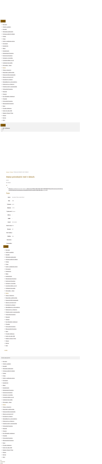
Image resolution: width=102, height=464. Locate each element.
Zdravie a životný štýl (8, 77)
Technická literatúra (8, 89)
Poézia (4, 36)
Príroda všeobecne (7, 108)
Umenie (5, 94)
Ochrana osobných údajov (9, 34)
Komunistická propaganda (9, 74)
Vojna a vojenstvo (7, 70)
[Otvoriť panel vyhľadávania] (1, 123)
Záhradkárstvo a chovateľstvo (10, 82)
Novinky (5, 24)
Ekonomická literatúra (8, 103)
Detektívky (5, 46)
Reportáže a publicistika (8, 72)
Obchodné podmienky (8, 31)
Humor (4, 115)
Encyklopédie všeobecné (9, 96)
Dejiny (4, 67)
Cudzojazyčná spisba (7, 62)
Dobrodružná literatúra (8, 53)
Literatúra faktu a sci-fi (8, 60)
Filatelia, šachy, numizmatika (10, 86)
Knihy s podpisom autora (9, 41)
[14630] (6, 185)
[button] (5, 39)
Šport (4, 106)
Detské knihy (6, 51)
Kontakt (5, 29)
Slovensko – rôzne (7, 65)
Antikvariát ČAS (16, 10)
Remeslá (5, 91)
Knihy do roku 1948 (7, 110)
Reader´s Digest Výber (8, 113)
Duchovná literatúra (7, 55)
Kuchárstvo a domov (8, 79)
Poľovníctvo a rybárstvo (8, 84)
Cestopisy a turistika (8, 58)
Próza (4, 38)
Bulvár (4, 117)
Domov (7, 172)
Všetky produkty (7, 27)
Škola (4, 48)
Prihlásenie (7, 128)
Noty (4, 120)
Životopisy (5, 43)
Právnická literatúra (8, 101)
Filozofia (5, 98)
